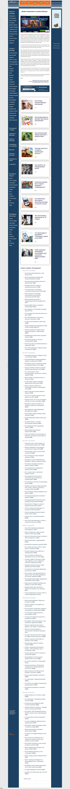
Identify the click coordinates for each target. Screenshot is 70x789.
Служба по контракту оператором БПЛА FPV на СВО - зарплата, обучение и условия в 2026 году (36, 487)
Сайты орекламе (12, 139)
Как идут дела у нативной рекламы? (34, 516)
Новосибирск (12, 182)
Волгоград (11, 203)
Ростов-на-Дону (12, 198)
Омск (10, 191)
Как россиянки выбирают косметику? (35, 675)
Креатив (11, 149)
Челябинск (11, 196)
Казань (10, 194)
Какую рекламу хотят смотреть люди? (35, 695)
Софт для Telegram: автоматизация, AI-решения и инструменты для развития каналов (35, 435)
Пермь (10, 205)
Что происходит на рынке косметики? (35, 717)
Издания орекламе (12, 134)
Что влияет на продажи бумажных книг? (36, 733)
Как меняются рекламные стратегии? (35, 687)
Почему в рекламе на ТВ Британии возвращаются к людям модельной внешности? (34, 667)
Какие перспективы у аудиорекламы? (35, 540)
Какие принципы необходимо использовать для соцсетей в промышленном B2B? (33, 295)
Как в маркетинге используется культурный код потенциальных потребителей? (33, 478)
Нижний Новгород (13, 185)
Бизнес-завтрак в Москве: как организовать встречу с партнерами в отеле (35, 387)
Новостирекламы (12, 12)
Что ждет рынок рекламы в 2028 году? (35, 321)
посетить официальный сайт (42, 41)
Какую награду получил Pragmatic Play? (35, 755)
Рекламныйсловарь (12, 129)
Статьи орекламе (12, 49)
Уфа (10, 200)
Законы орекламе (12, 154)
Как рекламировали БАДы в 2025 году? (35, 417)
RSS (10, 733)
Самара (11, 189)
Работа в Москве (56, 43)
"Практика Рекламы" (45, 82)
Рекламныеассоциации (13, 145)
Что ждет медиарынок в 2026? (33, 769)
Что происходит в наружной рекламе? (35, 679)
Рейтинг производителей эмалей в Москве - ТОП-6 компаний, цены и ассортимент (34, 649)
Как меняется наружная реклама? (34, 544)
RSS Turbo (11, 734)
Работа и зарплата (56, 47)
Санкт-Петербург (13, 180)
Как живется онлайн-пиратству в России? (36, 772)
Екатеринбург (12, 187)
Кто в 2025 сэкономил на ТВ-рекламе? (35, 661)
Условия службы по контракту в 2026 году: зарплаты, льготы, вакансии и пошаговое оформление (35, 561)
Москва (11, 178)
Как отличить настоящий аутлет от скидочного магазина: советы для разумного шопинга (34, 739)
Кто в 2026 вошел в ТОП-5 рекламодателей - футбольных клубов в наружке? (36, 373)
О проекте (12, 164)
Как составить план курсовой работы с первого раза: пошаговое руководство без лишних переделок (35, 575)
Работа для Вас (57, 45)
